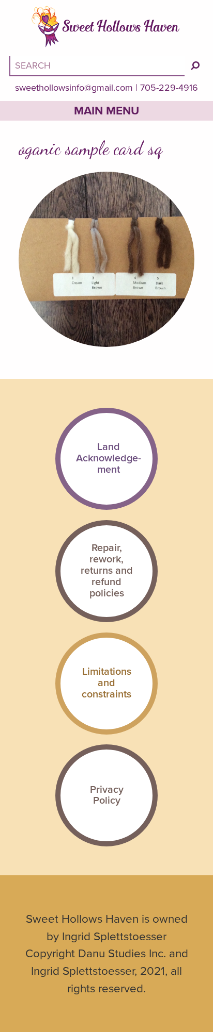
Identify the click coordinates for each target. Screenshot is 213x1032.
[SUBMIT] (195, 65)
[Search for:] (98, 65)
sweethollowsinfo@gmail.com (74, 87)
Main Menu (106, 111)
